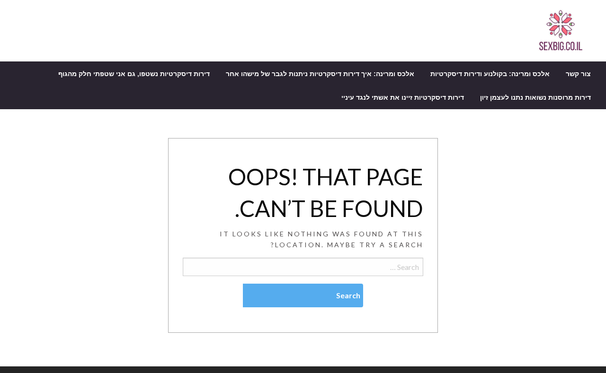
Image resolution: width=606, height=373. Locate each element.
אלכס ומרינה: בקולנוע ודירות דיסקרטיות (490, 74)
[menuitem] (578, 74)
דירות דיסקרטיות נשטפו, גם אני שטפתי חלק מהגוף (134, 74)
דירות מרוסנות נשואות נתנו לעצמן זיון (535, 97)
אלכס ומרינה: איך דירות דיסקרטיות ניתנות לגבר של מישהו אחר (320, 74)
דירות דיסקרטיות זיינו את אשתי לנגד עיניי (402, 97)
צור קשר (578, 74)
